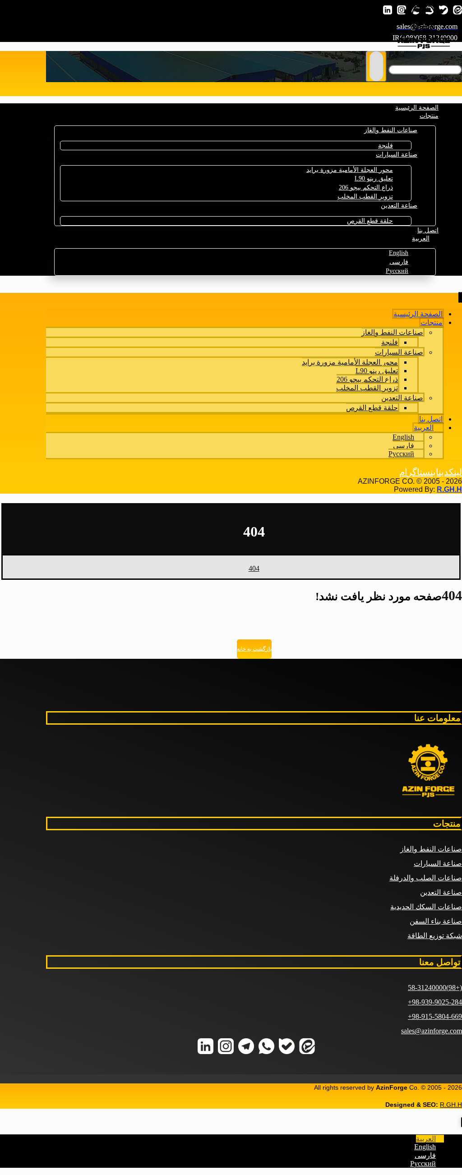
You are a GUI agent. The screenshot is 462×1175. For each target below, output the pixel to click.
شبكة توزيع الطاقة (434, 935)
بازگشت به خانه (254, 649)
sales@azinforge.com (431, 1031)
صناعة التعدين (441, 892)
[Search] (376, 66)
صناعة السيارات (438, 863)
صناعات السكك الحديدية (426, 907)
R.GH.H (449, 489)
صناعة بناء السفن (436, 921)
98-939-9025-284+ (435, 1002)
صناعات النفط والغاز (431, 849)
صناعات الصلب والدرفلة (425, 878)
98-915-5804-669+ (435, 1016)
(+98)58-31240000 (435, 987)
